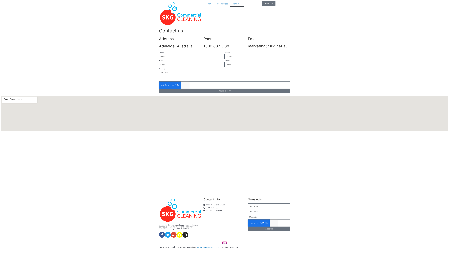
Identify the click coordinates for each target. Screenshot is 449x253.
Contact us (237, 4)
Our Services (222, 4)
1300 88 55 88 (216, 46)
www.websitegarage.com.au (208, 247)
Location (228, 52)
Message (163, 69)
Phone (227, 60)
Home (210, 4)
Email (161, 60)
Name (161, 52)
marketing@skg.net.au (268, 46)
